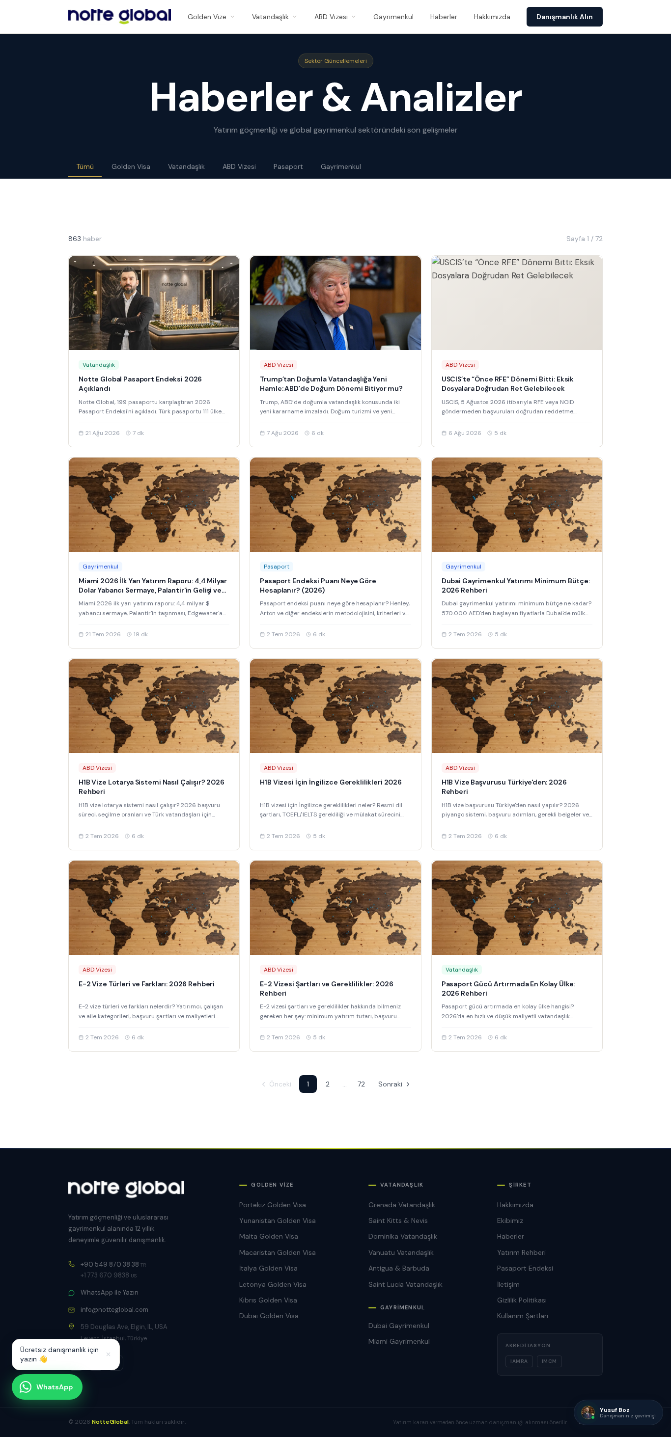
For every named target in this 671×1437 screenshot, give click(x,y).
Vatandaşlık (270, 16)
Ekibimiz (510, 1220)
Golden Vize (207, 16)
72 (361, 1084)
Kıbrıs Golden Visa (268, 1300)
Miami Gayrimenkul (399, 1341)
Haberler (443, 16)
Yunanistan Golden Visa (277, 1220)
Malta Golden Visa (268, 1236)
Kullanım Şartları (522, 1315)
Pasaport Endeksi (525, 1268)
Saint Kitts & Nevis (398, 1220)
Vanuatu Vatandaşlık (401, 1252)
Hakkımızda (492, 16)
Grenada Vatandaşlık (401, 1204)
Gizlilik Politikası (522, 1300)
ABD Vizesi (331, 16)
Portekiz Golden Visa (272, 1204)
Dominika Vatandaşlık (402, 1236)
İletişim (508, 1284)
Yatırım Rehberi (521, 1252)
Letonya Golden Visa (273, 1284)
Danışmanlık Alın (564, 16)
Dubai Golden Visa (269, 1315)
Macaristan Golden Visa (277, 1252)
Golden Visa (131, 166)
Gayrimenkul (393, 16)
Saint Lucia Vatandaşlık (405, 1284)
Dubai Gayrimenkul (398, 1325)
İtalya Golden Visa (268, 1268)
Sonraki (390, 1084)
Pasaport (288, 166)
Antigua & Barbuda (398, 1268)
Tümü (85, 166)
